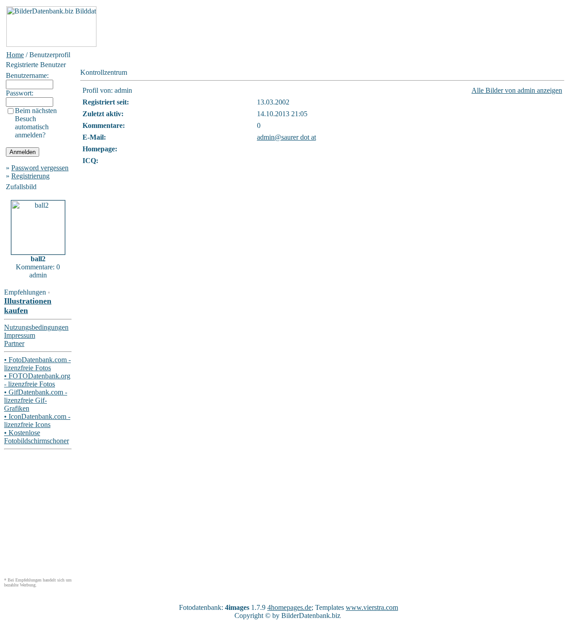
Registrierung (30, 176)
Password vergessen (40, 168)
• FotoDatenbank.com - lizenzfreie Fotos (37, 364)
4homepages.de (289, 607)
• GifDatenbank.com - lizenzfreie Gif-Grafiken (35, 400)
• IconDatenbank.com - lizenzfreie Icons (37, 420)
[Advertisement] (262, 26)
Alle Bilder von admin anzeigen (517, 90)
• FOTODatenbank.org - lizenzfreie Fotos (37, 380)
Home (15, 55)
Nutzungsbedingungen (36, 327)
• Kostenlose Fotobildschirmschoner (36, 437)
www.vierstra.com (372, 607)
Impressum (19, 335)
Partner (14, 343)
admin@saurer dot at (286, 137)
